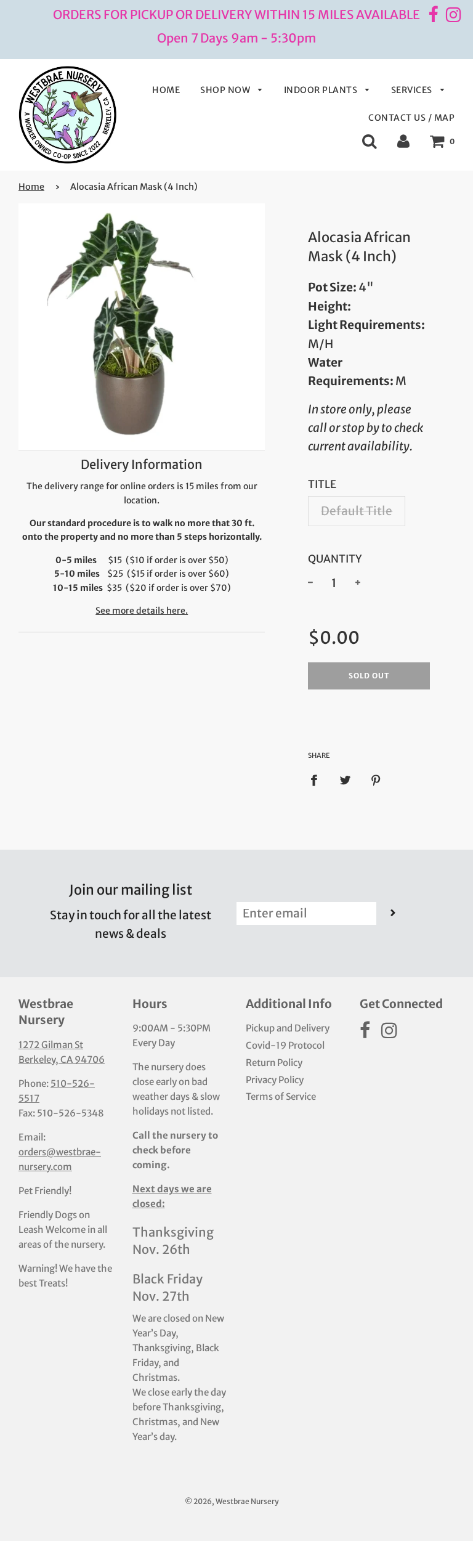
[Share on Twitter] (345, 779)
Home (166, 90)
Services (413, 90)
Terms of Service (281, 1096)
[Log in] (403, 140)
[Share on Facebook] (318, 779)
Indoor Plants (322, 90)
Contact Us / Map (411, 117)
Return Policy (274, 1062)
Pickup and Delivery (287, 1028)
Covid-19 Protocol (285, 1045)
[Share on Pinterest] (376, 779)
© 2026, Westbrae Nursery (232, 1501)
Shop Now (226, 90)
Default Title (356, 510)
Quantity (335, 559)
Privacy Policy (275, 1080)
